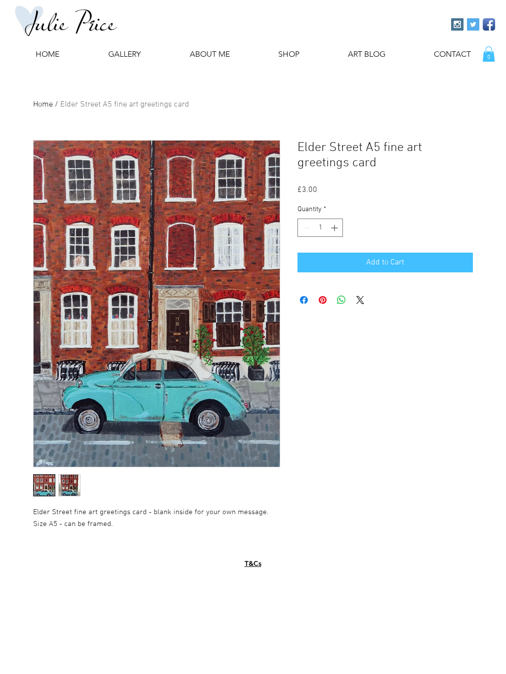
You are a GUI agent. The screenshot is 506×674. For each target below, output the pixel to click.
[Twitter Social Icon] (473, 24)
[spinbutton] (320, 227)
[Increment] (335, 227)
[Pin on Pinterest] (323, 300)
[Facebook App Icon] (489, 24)
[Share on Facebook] (304, 300)
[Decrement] (305, 227)
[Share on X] (360, 300)
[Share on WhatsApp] (341, 300)
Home (43, 105)
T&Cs (253, 563)
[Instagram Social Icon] (457, 24)
